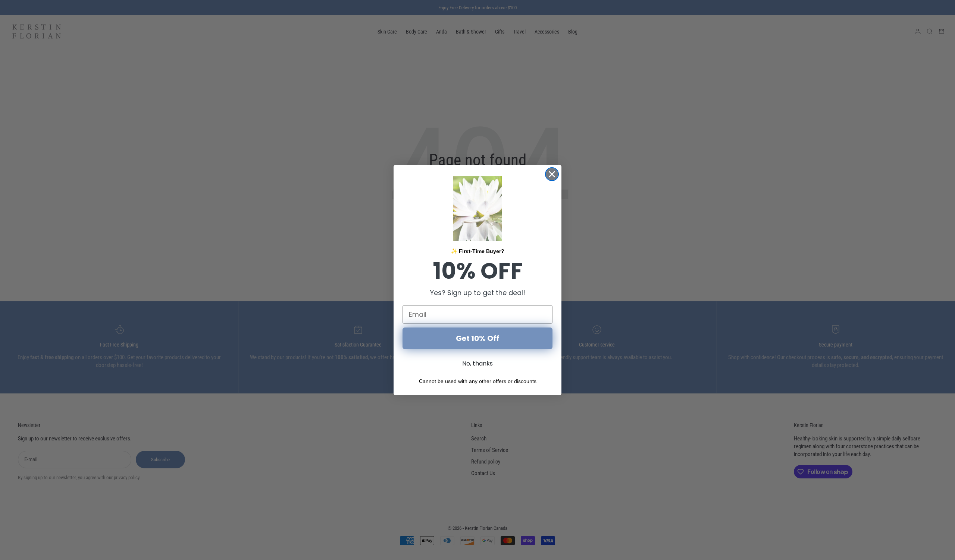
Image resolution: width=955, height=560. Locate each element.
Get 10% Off (477, 338)
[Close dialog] (551, 174)
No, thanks (477, 363)
